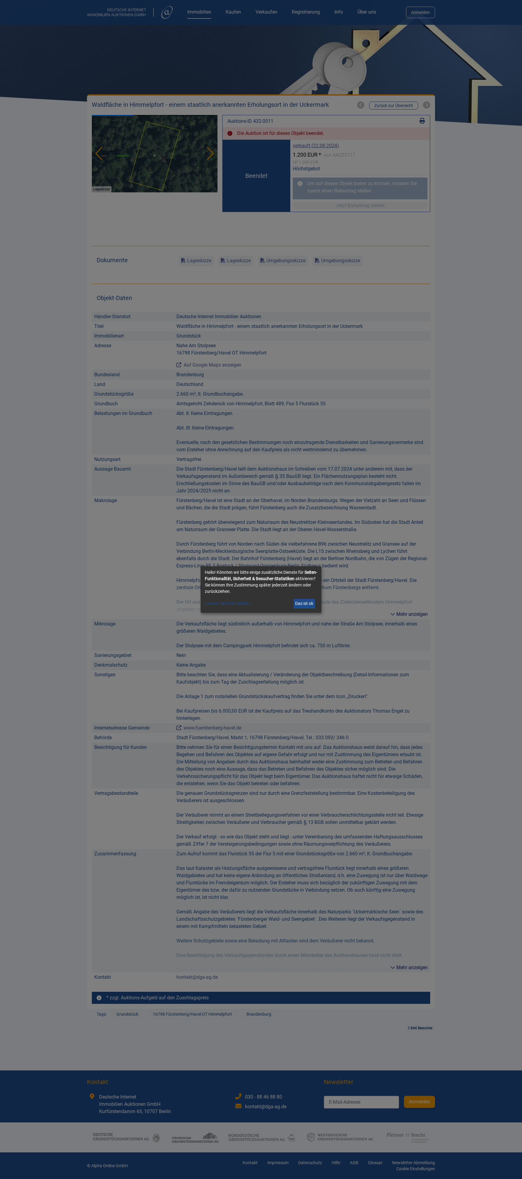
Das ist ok (304, 603)
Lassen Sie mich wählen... (229, 603)
